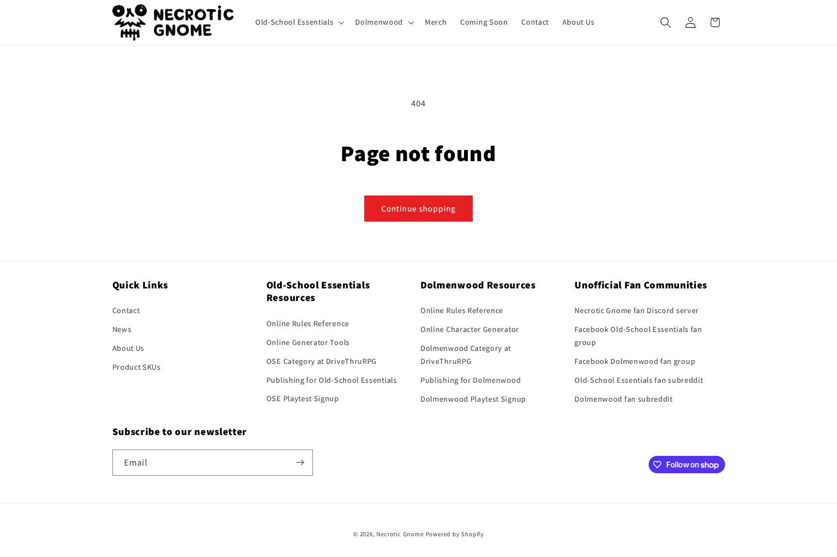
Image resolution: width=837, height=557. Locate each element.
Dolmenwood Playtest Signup (473, 399)
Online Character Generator (469, 330)
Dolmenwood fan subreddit (623, 399)
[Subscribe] (300, 463)
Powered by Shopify (455, 534)
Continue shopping (418, 208)
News (122, 330)
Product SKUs (136, 367)
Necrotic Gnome (399, 534)
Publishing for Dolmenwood (470, 380)
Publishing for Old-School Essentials (331, 380)
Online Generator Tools (308, 342)
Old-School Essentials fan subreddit (638, 380)
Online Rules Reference (307, 324)
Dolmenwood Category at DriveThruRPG (465, 354)
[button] (298, 22)
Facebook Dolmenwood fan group (634, 362)
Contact (126, 311)
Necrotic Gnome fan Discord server (636, 311)
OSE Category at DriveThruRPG (321, 361)
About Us (128, 348)
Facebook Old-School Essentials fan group (638, 336)
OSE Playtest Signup (302, 399)
